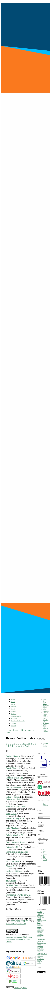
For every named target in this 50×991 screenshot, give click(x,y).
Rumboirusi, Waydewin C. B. (18, 895)
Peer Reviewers (45, 727)
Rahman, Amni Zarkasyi (16, 806)
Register (13, 706)
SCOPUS (45, 743)
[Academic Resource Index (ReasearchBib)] (13, 984)
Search (13, 709)
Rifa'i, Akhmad (12, 861)
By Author (45, 853)
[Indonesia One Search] (28, 965)
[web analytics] (10, 987)
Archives (13, 714)
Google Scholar (45, 745)
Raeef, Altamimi (13, 768)
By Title (44, 856)
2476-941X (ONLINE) (16, 923)
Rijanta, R (10, 866)
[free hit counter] (41, 972)
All (27, 746)
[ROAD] (13, 978)
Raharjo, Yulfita (12, 797)
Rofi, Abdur (11, 880)
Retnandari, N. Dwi (14, 847)
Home (13, 699)
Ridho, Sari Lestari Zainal (17, 852)
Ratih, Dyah (11, 813)
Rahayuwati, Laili (13, 799)
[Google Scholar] (13, 960)
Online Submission (46, 710)
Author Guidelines (46, 704)
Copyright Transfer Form (45, 714)
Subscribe (45, 805)
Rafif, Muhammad (13, 787)
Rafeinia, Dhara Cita (14, 778)
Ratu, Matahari (12, 828)
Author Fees (45, 707)
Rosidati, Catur (12, 885)
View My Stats (20, 987)
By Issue (44, 850)
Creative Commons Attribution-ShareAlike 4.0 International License (19, 939)
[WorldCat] (13, 973)
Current (13, 711)
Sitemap (13, 723)
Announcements (16, 716)
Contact (13, 725)
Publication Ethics (46, 717)
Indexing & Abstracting (18, 721)
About (13, 702)
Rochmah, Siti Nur (14, 871)
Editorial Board (45, 725)
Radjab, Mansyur (13, 756)
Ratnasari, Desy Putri (15, 818)
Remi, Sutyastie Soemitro (16, 842)
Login (13, 704)
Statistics (14, 718)
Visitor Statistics (45, 730)
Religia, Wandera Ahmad (16, 835)
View (44, 804)
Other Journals (45, 859)
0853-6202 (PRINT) (19, 921)
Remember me (45, 823)
